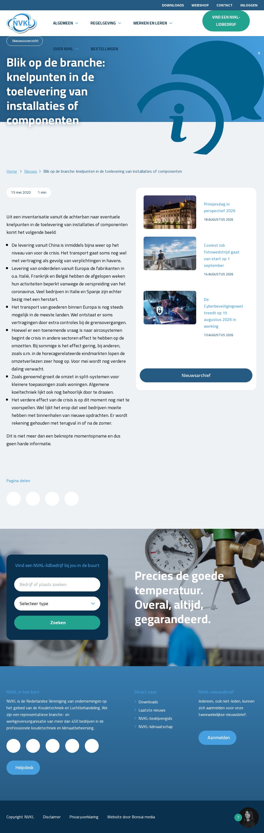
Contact (225, 5)
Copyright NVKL (20, 817)
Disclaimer (52, 817)
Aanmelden (219, 737)
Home (11, 171)
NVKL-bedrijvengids (155, 718)
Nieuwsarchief (196, 375)
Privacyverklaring (83, 817)
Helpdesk (24, 767)
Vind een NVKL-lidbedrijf (226, 20)
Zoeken (58, 622)
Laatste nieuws (152, 710)
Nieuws (30, 171)
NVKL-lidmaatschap (155, 726)
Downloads (173, 5)
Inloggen (249, 5)
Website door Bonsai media (131, 817)
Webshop (200, 5)
